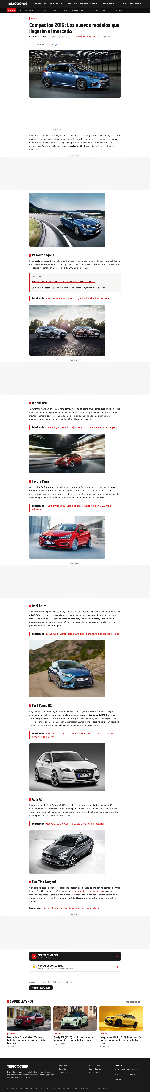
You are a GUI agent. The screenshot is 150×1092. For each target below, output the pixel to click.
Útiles (122, 3)
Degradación (93, 10)
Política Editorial (92, 1072)
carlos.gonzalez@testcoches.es (126, 1069)
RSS (135, 1074)
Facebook (118, 1074)
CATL (65, 10)
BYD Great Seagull (26, 10)
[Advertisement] (80, 115)
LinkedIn (117, 1079)
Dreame (55, 10)
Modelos (56, 3)
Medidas (71, 3)
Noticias (41, 3)
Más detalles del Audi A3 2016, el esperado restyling (74, 823)
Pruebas (135, 3)
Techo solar (42, 10)
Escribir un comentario (41, 988)
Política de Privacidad (94, 1066)
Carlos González (39, 37)
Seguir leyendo (21, 1001)
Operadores (89, 3)
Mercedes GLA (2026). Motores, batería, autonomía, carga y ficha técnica (26, 1040)
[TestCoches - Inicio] (17, 3)
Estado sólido (77, 10)
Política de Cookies (93, 1069)
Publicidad (63, 1066)
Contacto (62, 1069)
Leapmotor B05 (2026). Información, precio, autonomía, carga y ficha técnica (121, 1040)
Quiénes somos (64, 1072)
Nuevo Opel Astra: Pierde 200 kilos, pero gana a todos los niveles (82, 633)
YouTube (129, 1074)
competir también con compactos (86, 891)
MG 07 (105, 10)
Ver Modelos (134, 1002)
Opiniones (107, 3)
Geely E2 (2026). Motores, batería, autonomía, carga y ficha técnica (74, 1038)
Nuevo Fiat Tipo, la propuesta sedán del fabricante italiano (71, 908)
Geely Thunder (118, 10)
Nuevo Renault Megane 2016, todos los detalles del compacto (80, 298)
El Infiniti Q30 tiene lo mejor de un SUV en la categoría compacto (81, 427)
